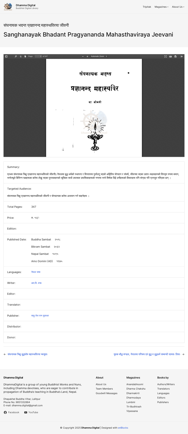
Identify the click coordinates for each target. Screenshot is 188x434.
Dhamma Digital (25, 5)
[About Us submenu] (183, 6)
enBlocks (123, 427)
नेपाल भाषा (35, 271)
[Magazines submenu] (168, 6)
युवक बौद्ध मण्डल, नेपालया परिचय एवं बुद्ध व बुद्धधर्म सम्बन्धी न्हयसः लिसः (147, 354)
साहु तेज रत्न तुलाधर (40, 315)
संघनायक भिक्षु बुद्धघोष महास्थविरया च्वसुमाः (28, 354)
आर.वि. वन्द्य (36, 283)
